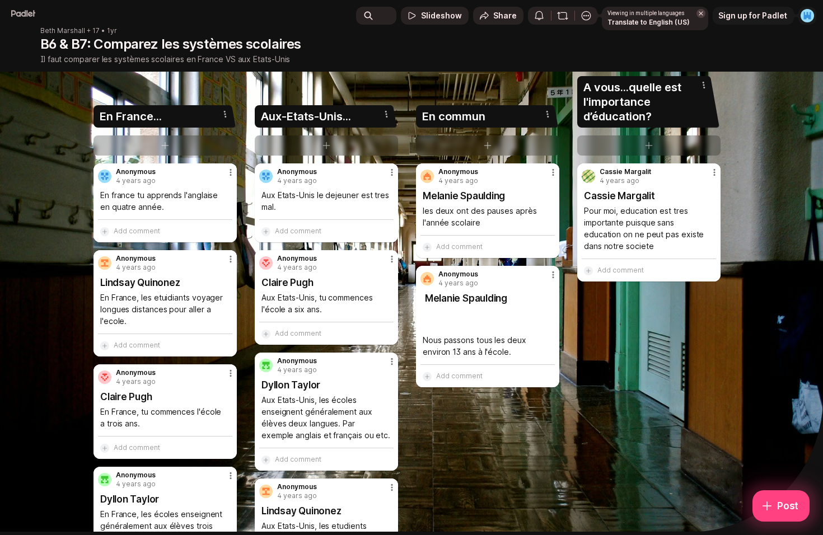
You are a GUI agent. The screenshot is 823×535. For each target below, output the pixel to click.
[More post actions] (231, 172)
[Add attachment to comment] (104, 231)
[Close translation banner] (700, 13)
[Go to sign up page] (807, 16)
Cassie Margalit (625, 172)
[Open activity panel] (539, 16)
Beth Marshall (62, 31)
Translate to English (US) (648, 22)
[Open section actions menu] (225, 114)
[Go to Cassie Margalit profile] (588, 176)
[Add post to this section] (165, 145)
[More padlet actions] (586, 16)
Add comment (137, 231)
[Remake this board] (562, 16)
